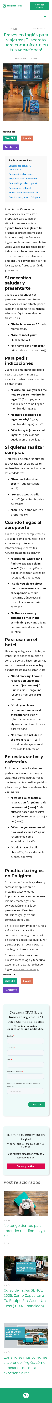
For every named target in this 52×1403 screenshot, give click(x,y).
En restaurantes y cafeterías (23, 192)
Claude (27, 138)
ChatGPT (10, 138)
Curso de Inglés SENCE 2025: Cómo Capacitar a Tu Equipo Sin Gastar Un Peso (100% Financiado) (25, 1298)
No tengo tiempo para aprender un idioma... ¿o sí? (24, 1230)
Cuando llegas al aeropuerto (23, 183)
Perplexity (11, 147)
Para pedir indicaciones (21, 173)
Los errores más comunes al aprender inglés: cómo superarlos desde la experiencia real (26, 1365)
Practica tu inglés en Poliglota (24, 197)
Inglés (14, 29)
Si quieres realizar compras (23, 178)
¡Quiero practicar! (26, 1166)
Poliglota (14, 925)
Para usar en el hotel (20, 187)
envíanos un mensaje (26, 969)
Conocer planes (39, 6)
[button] (45, 16)
